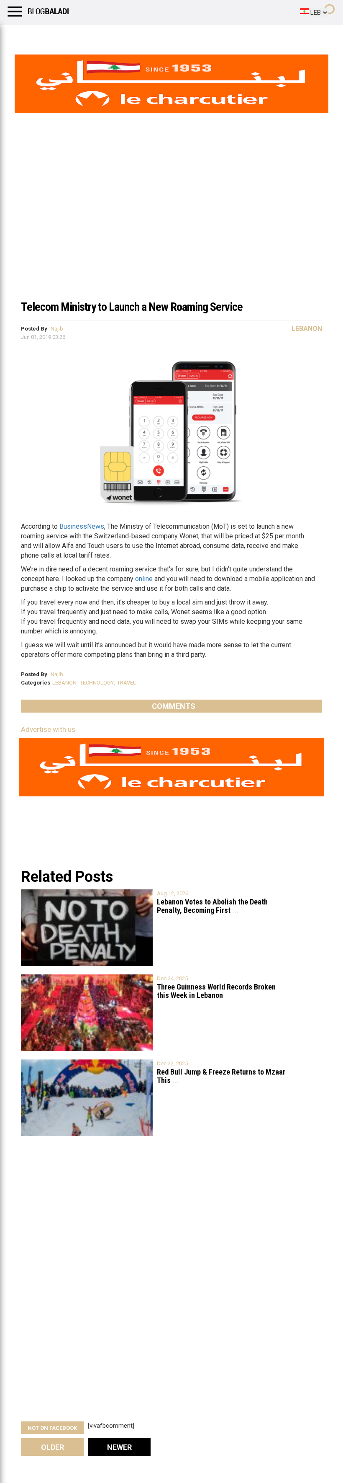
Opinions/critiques (164, 35)
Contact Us (221, 35)
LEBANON (64, 682)
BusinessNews (81, 526)
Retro (84, 35)
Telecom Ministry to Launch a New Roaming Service (132, 307)
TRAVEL (126, 682)
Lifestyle (18, 35)
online (144, 579)
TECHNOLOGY (97, 682)
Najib (57, 329)
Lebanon (307, 329)
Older (52, 1447)
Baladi (114, 35)
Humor (54, 35)
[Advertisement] (171, 232)
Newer (119, 1447)
